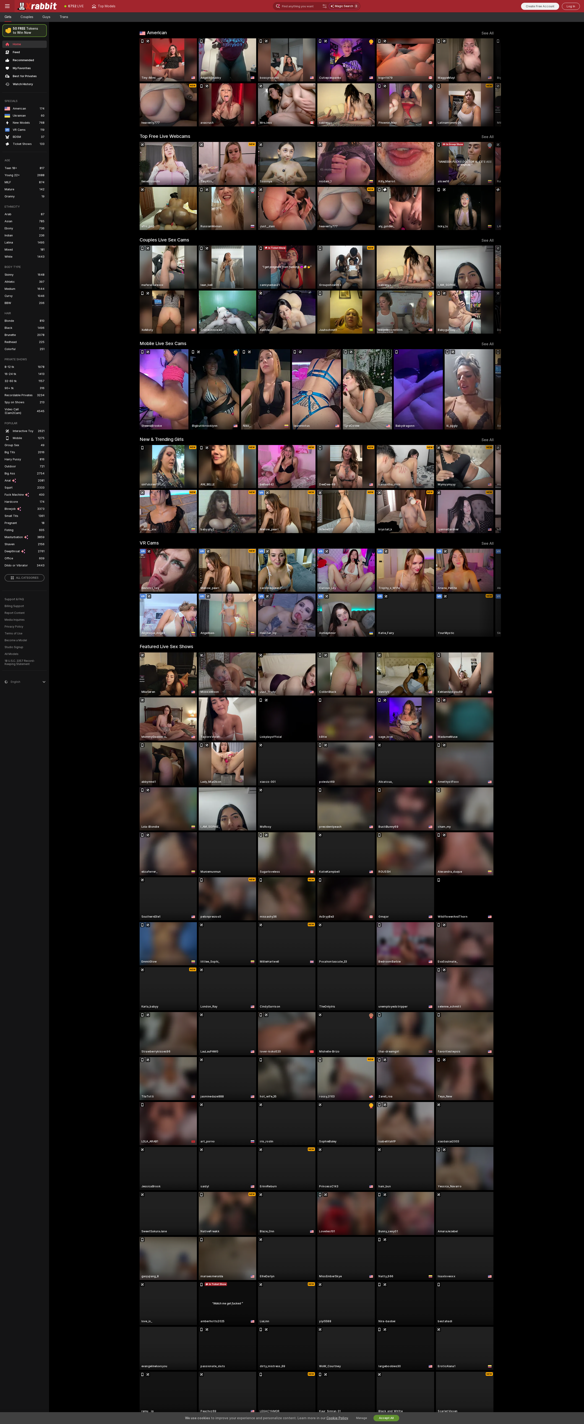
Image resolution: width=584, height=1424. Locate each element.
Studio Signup (14, 647)
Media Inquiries (15, 619)
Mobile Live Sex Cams (163, 343)
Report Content (15, 613)
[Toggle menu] (7, 6)
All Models (11, 654)
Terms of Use (13, 633)
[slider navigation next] (489, 82)
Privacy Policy (14, 626)
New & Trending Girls (162, 439)
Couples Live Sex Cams (164, 240)
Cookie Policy (337, 1418)
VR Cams (149, 543)
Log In (571, 6)
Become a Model (16, 640)
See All (488, 33)
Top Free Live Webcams (165, 136)
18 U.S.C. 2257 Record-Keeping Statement (20, 662)
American (157, 32)
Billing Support (14, 606)
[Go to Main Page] (37, 6)
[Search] (324, 6)
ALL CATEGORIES (27, 577)
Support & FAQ (14, 599)
